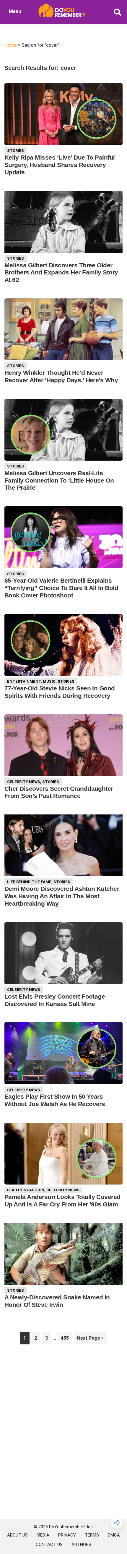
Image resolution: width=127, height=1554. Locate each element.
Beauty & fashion (25, 1190)
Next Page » (90, 1339)
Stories (15, 150)
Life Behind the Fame (29, 882)
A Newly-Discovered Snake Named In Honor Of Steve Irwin (57, 1301)
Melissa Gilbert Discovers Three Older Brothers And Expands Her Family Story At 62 (61, 272)
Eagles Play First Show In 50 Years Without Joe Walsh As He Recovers (54, 1100)
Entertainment (24, 681)
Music (49, 681)
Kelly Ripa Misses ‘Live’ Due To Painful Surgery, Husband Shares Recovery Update (59, 165)
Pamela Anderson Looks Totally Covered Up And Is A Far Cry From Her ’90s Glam (62, 1200)
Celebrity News (23, 782)
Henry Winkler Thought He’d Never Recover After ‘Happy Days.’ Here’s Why (61, 376)
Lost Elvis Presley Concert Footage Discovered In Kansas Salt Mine (54, 1000)
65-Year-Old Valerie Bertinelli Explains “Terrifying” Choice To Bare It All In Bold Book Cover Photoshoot (61, 588)
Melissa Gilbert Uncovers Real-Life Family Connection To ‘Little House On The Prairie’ (59, 480)
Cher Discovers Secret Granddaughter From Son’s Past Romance (58, 792)
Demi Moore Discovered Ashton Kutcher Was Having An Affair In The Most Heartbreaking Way (61, 896)
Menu (15, 11)
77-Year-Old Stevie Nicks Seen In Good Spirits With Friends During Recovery (59, 692)
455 (66, 1338)
